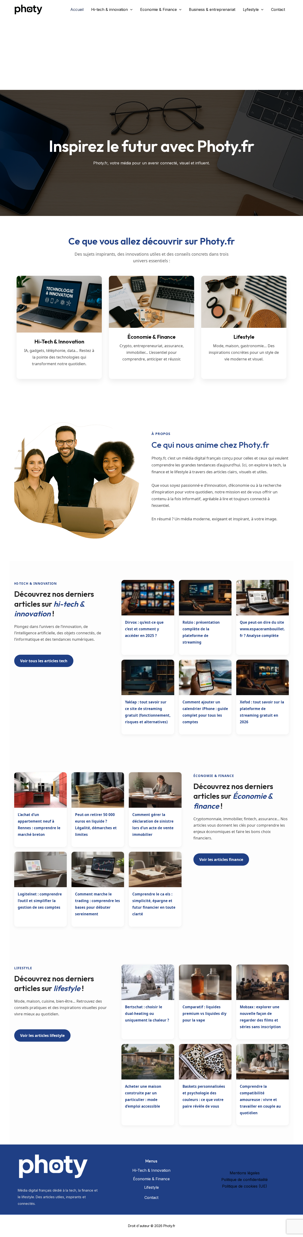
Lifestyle (151, 1187)
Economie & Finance (158, 9)
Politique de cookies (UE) (244, 1186)
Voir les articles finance (221, 859)
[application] (130, 9)
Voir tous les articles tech (43, 660)
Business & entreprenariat (212, 9)
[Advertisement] (151, 54)
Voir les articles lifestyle (42, 1035)
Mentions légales (245, 1173)
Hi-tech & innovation (109, 9)
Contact (278, 9)
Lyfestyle (251, 9)
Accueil (77, 9)
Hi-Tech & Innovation (151, 1170)
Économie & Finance (151, 1178)
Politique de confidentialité (244, 1179)
